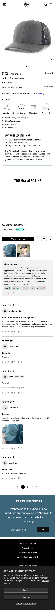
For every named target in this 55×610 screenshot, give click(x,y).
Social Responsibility (27, 552)
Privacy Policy (27, 547)
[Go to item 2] (23, 250)
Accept (26, 590)
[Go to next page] (37, 487)
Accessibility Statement (27, 556)
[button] (8, 78)
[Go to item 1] (9, 250)
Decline (26, 597)
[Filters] (44, 239)
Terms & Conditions (27, 543)
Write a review (18, 239)
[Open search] (37, 239)
